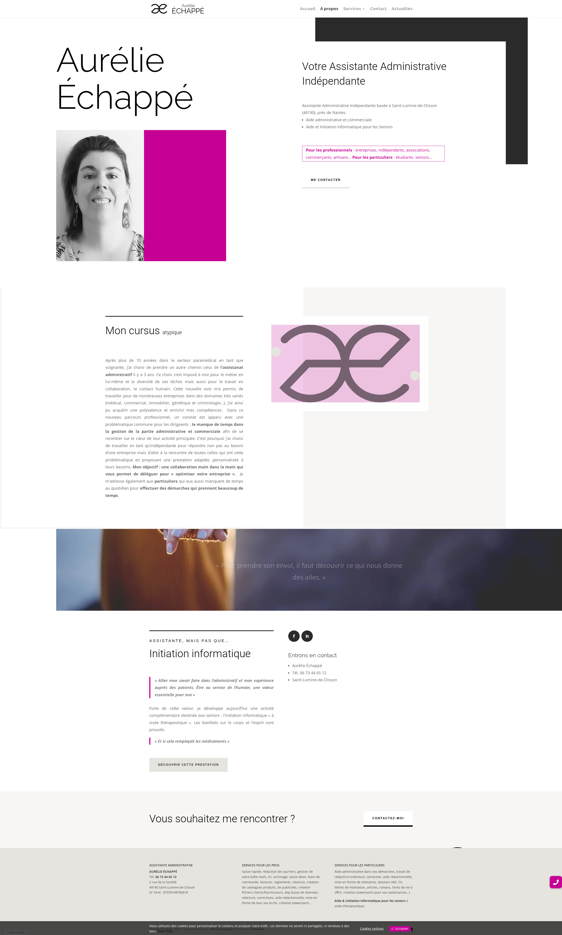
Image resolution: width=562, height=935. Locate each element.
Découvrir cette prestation (188, 764)
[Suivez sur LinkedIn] (307, 636)
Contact (378, 9)
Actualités (402, 9)
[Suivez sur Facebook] (294, 636)
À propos (329, 9)
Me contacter (326, 180)
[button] (556, 882)
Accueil (307, 9)
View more (165, 931)
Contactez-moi (388, 818)
